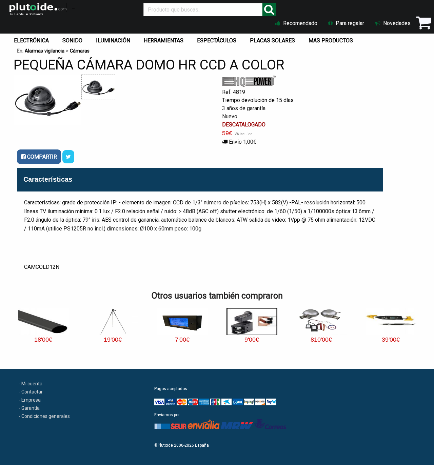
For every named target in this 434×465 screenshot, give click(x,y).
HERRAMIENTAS (163, 40)
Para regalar (349, 23)
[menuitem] (32, 39)
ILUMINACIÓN (113, 40)
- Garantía (29, 408)
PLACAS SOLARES (272, 40)
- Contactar (31, 392)
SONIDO (72, 40)
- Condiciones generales (44, 416)
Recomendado (299, 23)
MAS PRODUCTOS (331, 40)
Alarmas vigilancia (44, 51)
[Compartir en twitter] (68, 156)
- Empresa (30, 400)
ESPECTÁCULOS (216, 40)
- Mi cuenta (30, 383)
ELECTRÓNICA (31, 40)
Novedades (396, 23)
